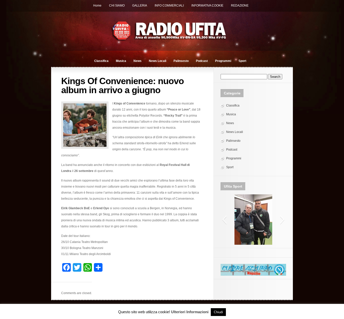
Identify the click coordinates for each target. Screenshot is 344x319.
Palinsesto (181, 61)
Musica (121, 61)
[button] (224, 220)
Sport (242, 61)
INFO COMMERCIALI (169, 5)
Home (97, 5)
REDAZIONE (240, 5)
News (137, 61)
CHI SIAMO (117, 5)
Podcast (202, 61)
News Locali (157, 61)
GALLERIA (139, 5)
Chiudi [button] (218, 312)
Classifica (101, 61)
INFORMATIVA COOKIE (207, 5)
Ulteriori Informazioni (190, 312)
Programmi (223, 61)
